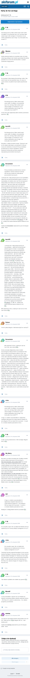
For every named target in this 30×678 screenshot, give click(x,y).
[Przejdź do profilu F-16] (2, 28)
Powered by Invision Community (15, 675)
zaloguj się (23, 641)
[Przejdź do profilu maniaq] (2, 614)
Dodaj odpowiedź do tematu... (12, 650)
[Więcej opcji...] (27, 28)
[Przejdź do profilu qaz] (2, 495)
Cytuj (6, 44)
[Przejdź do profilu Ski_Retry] (2, 454)
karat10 (7, 126)
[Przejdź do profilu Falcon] (2, 323)
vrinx (7, 400)
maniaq (7, 613)
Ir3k (6, 95)
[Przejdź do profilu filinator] (2, 52)
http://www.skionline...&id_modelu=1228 (11, 462)
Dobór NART (15, 16)
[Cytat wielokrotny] (2, 45)
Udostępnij (15, 658)
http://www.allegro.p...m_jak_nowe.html (11, 473)
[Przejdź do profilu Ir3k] (2, 96)
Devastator (9, 164)
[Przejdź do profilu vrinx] (2, 401)
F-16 (10, 15)
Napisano (12, 29)
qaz (6, 494)
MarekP (7, 591)
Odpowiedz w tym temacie (15, 21)
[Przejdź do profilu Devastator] (2, 164)
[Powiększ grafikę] (2, 83)
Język (12, 673)
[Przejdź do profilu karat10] (2, 127)
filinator (7, 51)
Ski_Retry (8, 453)
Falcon (7, 322)
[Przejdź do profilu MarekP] (2, 592)
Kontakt (18, 673)
